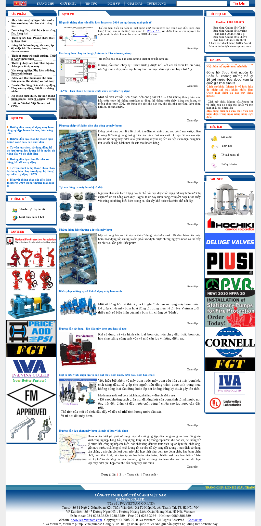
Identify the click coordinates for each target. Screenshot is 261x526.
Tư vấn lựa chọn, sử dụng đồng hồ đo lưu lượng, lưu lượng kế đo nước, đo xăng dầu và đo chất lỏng (31, 150)
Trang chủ (45, 3)
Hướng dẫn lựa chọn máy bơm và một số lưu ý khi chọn (93, 430)
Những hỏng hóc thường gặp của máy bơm (85, 229)
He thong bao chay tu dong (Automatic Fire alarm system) (95, 53)
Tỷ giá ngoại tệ (229, 154)
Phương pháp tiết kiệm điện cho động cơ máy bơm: (90, 125)
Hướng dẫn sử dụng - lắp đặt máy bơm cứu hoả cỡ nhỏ (93, 328)
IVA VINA (154, 30)
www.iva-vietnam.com (86, 520)
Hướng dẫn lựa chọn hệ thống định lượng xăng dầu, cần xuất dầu (30, 140)
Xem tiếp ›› (194, 47)
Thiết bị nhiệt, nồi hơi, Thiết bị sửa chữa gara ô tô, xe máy (32, 64)
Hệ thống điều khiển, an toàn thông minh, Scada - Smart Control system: (33, 97)
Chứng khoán (228, 164)
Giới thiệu (68, 3)
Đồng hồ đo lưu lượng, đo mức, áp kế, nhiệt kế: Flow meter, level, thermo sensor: (32, 48)
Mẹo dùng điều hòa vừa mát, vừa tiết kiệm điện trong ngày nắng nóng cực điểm (229, 110)
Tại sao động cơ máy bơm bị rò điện (81, 187)
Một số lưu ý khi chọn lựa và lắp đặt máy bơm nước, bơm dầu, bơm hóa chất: (107, 374)
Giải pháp (134, 3)
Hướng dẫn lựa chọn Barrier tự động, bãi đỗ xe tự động (28, 161)
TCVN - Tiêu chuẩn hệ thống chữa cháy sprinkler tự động (94, 90)
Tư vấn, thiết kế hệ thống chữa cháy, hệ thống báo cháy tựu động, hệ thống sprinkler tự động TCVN (31, 171)
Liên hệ (230, 487)
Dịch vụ (114, 3)
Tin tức (91, 3)
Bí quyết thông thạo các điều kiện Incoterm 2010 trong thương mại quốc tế (30, 182)
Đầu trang (246, 487)
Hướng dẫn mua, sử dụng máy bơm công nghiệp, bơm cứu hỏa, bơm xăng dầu (30, 130)
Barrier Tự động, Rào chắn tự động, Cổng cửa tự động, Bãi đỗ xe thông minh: (33, 88)
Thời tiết (226, 145)
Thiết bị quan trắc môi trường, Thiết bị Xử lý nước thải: (33, 57)
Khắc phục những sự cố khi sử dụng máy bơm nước (90, 291)
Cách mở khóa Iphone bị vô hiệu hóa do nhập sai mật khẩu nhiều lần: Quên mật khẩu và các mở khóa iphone (229, 87)
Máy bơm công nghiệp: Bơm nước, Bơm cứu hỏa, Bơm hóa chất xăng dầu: (32, 23)
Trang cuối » (150, 474)
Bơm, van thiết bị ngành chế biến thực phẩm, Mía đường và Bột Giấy (33, 79)
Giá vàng (226, 136)
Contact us (195, 520)
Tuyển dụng (156, 3)
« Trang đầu (132, 474)
